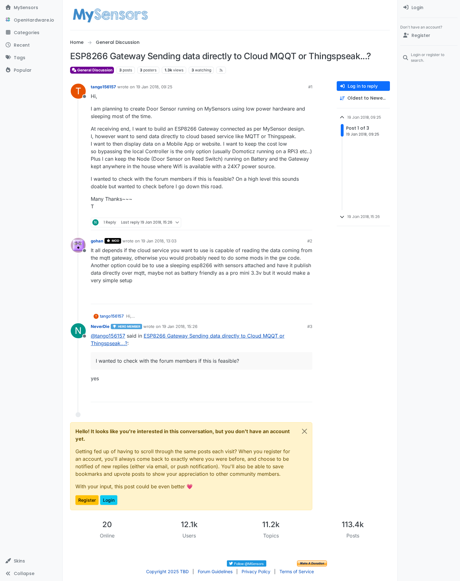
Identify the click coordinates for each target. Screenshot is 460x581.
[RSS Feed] (221, 70)
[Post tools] (307, 222)
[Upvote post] (283, 222)
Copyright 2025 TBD (167, 571)
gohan (97, 240)
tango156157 (103, 86)
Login (109, 500)
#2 (309, 240)
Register (87, 500)
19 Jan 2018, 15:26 (179, 326)
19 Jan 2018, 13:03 (158, 240)
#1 (310, 86)
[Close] (304, 431)
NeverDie (100, 326)
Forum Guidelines (215, 571)
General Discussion (94, 70)
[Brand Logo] (110, 15)
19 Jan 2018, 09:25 (154, 86)
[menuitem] (428, 8)
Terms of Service (296, 571)
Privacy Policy (256, 571)
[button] (31, 561)
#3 (309, 326)
